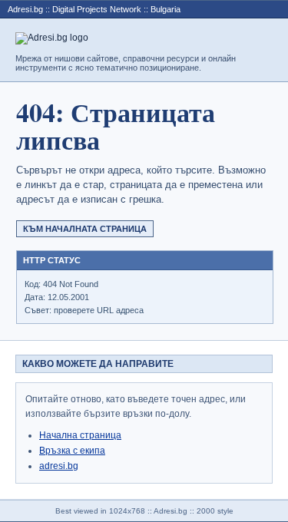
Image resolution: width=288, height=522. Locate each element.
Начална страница (80, 435)
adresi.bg (58, 466)
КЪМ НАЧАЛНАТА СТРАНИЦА (85, 228)
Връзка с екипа (72, 450)
